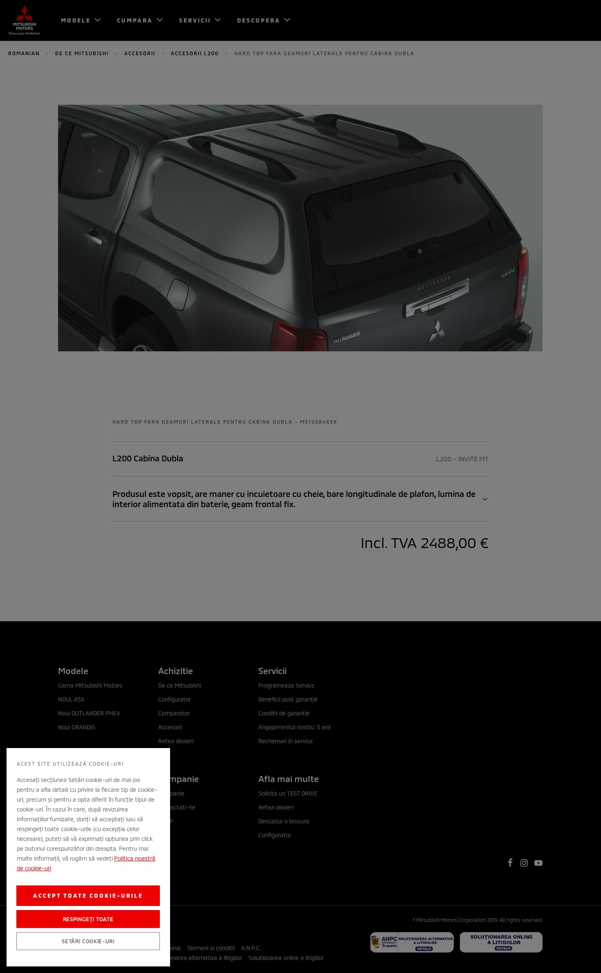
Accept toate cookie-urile (88, 895)
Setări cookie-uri (88, 941)
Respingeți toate (88, 919)
